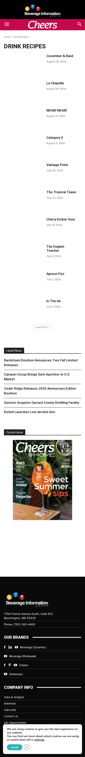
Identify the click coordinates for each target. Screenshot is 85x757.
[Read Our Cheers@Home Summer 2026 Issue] (42, 480)
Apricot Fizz (55, 274)
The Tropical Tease (61, 192)
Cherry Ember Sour (60, 219)
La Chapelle (55, 83)
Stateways (16, 674)
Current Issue (14, 432)
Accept (14, 747)
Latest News (14, 350)
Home (7, 37)
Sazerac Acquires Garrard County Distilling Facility (41, 403)
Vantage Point (57, 165)
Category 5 (54, 138)
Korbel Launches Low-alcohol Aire (29, 412)
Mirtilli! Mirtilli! (56, 110)
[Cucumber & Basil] (23, 63)
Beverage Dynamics (33, 647)
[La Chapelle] (23, 90)
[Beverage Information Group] (42, 10)
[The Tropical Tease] (23, 199)
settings (39, 740)
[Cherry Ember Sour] (23, 227)
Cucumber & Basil (59, 56)
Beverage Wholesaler (22, 656)
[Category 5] (23, 145)
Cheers (23, 665)
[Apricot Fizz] (23, 281)
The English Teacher (55, 248)
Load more (41, 327)
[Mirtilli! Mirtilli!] (23, 118)
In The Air (53, 301)
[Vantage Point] (23, 172)
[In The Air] (23, 308)
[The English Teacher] (23, 254)
